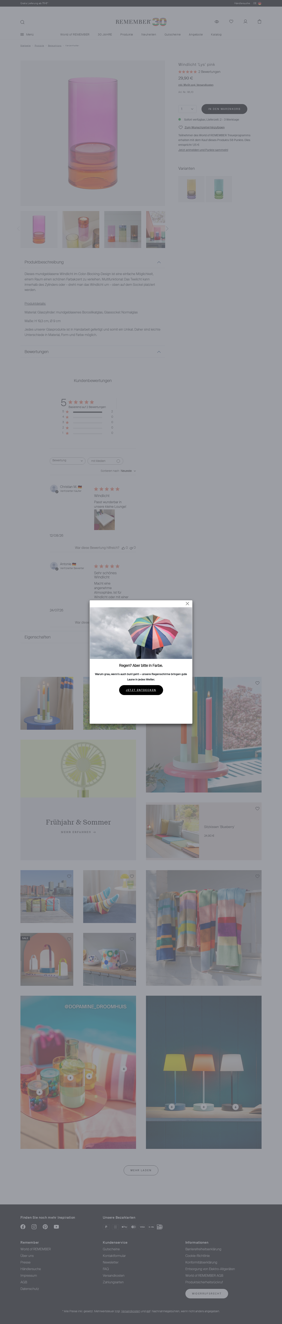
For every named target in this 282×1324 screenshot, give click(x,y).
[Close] (187, 603)
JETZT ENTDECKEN (141, 690)
